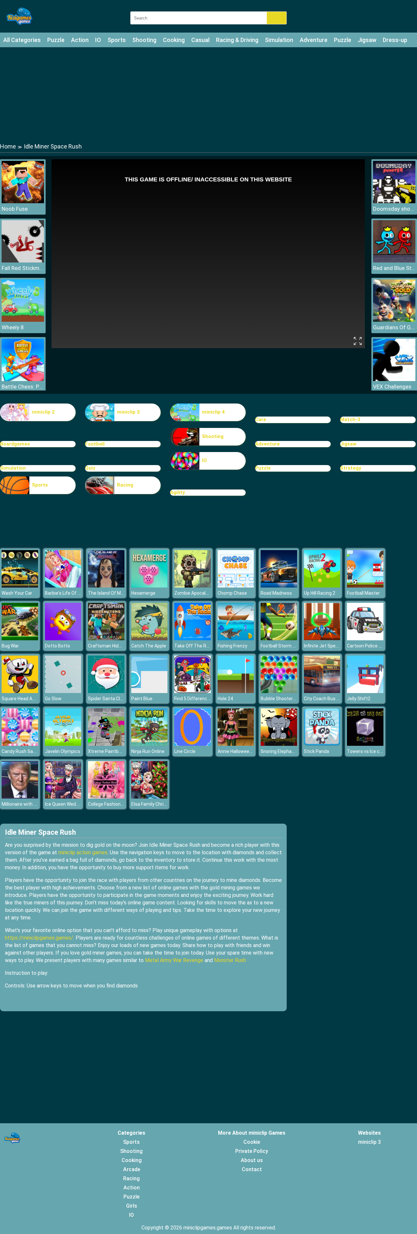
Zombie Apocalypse (195, 593)
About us (252, 1160)
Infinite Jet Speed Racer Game (335, 645)
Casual (200, 39)
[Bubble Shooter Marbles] (279, 691)
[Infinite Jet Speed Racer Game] (322, 638)
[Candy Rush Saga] (20, 744)
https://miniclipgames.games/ (39, 938)
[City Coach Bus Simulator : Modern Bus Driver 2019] (322, 691)
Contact (252, 1169)
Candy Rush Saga (20, 751)
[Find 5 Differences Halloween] (192, 691)
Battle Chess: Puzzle (23, 386)
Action (80, 39)
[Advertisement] (208, 94)
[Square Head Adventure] (20, 691)
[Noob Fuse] (23, 201)
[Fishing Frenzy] (236, 638)
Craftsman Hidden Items (114, 645)
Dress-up (395, 39)
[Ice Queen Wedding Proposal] (63, 797)
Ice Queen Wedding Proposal (74, 804)
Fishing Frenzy (232, 645)
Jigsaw (367, 39)
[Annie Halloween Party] (236, 744)
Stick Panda (316, 751)
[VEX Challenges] (394, 379)
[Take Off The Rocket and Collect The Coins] (192, 638)
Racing (125, 485)
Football (95, 444)
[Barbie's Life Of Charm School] (63, 586)
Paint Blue (141, 698)
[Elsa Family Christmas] (149, 797)
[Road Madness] (279, 586)
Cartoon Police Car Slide (372, 645)
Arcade (131, 1169)
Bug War (10, 645)
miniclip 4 (213, 412)
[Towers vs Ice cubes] (365, 744)
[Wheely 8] (23, 320)
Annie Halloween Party (241, 751)
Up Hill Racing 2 (319, 593)
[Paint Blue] (149, 691)
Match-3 (350, 419)
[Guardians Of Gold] (394, 320)
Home (8, 146)
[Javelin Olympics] (63, 744)
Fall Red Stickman (23, 268)
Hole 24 (225, 698)
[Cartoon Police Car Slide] (365, 638)
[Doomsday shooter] (394, 201)
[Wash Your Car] (20, 586)
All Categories (22, 39)
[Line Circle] (192, 744)
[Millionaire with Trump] (20, 797)
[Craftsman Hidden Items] (106, 638)
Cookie (251, 1142)
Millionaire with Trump (25, 804)
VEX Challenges (392, 386)
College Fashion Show (110, 804)
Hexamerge (143, 593)
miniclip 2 (43, 412)
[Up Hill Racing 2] (322, 586)
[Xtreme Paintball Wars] (106, 744)
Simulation (279, 39)
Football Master (363, 593)
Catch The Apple (148, 645)
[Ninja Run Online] (149, 744)
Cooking (174, 39)
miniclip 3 (128, 412)
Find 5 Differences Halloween (204, 698)
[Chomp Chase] (236, 586)
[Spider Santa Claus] (106, 691)
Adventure (313, 39)
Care (260, 419)
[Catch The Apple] (149, 638)
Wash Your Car (17, 593)
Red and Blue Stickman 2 (394, 268)
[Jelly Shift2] (365, 691)
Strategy (350, 468)
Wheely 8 (13, 327)
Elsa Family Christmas (154, 804)
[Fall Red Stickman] (23, 261)
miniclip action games (83, 852)
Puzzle (56, 39)
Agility (177, 492)
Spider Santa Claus (108, 698)
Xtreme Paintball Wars (111, 751)
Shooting (144, 39)
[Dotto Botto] (63, 638)
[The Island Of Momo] (106, 586)
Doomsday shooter (394, 209)
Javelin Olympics (62, 751)
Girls (131, 1206)
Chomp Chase (232, 593)
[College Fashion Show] (106, 797)
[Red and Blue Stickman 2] (394, 261)
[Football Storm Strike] (279, 638)
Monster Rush (230, 960)
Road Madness (276, 593)
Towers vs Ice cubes (368, 751)
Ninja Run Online (148, 751)
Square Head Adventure (26, 698)
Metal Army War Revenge (174, 960)
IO (98, 39)
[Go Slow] (63, 691)
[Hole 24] (236, 691)
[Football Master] (365, 586)
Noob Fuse (15, 209)
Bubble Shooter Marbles (286, 698)
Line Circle (184, 751)
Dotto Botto (57, 645)
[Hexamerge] (149, 586)
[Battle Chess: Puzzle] (23, 379)
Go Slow (53, 698)
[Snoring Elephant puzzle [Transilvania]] (279, 744)
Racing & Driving (237, 39)
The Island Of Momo (109, 593)
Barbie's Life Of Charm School (76, 593)
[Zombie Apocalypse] (192, 586)
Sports (117, 39)
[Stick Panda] (322, 744)
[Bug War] (20, 638)
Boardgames (15, 444)
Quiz (90, 468)
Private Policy (251, 1151)
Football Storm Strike (283, 645)
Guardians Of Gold (394, 327)
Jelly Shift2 (358, 698)
